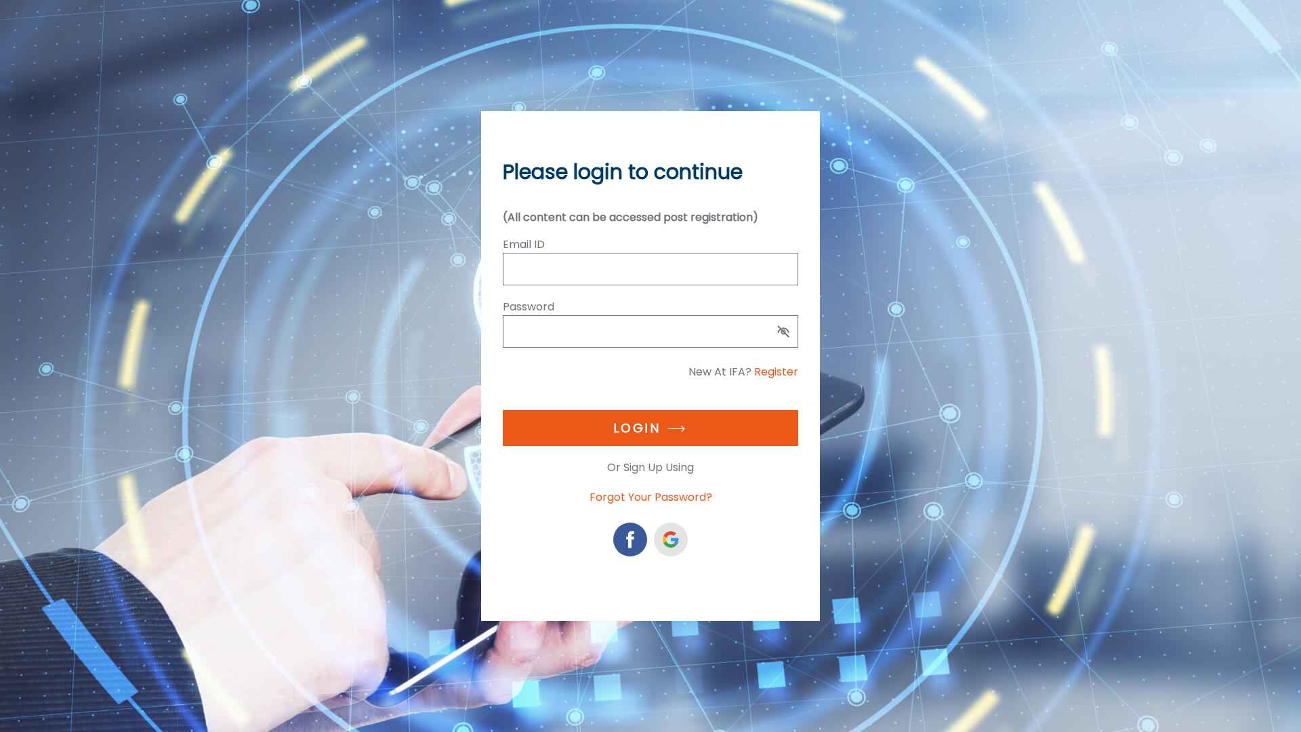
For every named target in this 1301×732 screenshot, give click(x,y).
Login (637, 428)
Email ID (524, 244)
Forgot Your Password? (651, 497)
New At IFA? (743, 372)
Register (776, 372)
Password (528, 306)
